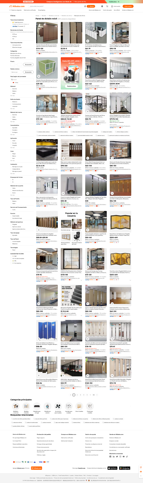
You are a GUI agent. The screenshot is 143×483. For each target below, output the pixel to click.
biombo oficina (76, 422)
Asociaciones (112, 450)
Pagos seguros (41, 437)
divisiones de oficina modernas (92, 422)
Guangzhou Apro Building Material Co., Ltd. (96, 122)
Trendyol (89, 475)
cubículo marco (101, 135)
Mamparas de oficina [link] (79, 15)
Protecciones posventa (43, 447)
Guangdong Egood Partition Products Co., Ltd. (120, 126)
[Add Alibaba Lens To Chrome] (36, 468)
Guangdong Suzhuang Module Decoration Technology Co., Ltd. (96, 87)
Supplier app (81, 468)
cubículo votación (47, 422)
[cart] (107, 6)
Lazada (71, 475)
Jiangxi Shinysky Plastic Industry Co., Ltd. (46, 169)
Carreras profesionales (18, 447)
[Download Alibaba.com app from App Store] (112, 468)
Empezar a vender (114, 441)
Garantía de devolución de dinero (45, 441)
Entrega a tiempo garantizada (44, 444)
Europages (95, 475)
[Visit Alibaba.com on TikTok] (127, 457)
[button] (85, 6)
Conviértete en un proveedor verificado (119, 447)
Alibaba (37, 15)
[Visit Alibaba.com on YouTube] (124, 457)
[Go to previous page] (70, 394)
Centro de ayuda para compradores (94, 437)
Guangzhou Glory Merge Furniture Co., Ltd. (120, 87)
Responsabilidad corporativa (20, 444)
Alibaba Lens (20, 468)
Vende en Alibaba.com (115, 437)
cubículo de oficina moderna (61, 131)
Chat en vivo (88, 441)
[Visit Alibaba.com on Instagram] (120, 457)
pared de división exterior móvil (85, 135)
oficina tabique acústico (122, 131)
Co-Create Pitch (17, 441)
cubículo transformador (32, 422)
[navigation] (22, 205)
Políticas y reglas (41, 455)
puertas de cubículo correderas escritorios (119, 135)
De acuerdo (28, 64)
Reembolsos (88, 447)
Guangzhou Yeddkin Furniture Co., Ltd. (46, 386)
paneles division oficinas (18, 426)
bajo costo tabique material (62, 422)
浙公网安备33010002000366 (98, 480)
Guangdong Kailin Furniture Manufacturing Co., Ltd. (47, 87)
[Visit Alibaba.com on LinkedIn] (114, 457)
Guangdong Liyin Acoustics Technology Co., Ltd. (96, 204)
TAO (84, 475)
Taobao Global (78, 475)
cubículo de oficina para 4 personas (60, 418)
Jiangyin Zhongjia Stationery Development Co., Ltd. (47, 350)
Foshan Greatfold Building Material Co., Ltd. (71, 125)
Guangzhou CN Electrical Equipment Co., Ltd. (120, 169)
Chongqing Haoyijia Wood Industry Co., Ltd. (71, 169)
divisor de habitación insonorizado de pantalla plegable (85, 131)
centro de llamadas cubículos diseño (46, 135)
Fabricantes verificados (67, 437)
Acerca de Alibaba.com (19, 434)
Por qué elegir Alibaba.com (19, 437)
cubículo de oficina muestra (66, 135)
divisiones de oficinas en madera (111, 422)
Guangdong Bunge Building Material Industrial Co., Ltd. (71, 205)
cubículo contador (119, 418)
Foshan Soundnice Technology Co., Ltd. (71, 52)
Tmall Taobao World (63, 475)
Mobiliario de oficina (67, 15)
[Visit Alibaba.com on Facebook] (110, 457)
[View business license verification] (86, 480)
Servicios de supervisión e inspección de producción (46, 451)
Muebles (44, 15)
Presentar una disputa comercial (93, 444)
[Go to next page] (96, 394)
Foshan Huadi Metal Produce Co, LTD (94, 278)
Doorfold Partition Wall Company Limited (95, 386)
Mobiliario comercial (54, 15)
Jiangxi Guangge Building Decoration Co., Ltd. (47, 52)
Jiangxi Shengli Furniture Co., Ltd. (93, 52)
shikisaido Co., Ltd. (114, 241)
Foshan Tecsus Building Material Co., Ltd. (46, 122)
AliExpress (48, 475)
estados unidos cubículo (44, 131)
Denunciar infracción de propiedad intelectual (94, 451)
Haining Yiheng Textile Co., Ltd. (68, 314)
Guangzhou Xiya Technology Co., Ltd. (70, 278)
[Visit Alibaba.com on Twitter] (117, 457)
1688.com (54, 475)
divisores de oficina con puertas (80, 418)
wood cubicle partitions (34, 426)
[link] (141, 467)
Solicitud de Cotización (67, 441)
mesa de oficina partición (41, 418)
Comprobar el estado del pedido (117, 444)
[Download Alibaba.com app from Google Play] (124, 468)
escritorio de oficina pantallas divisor (21, 418)
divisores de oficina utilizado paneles (101, 418)
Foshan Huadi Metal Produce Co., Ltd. (119, 52)
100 (94, 394)
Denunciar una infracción (91, 455)
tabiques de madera (107, 131)
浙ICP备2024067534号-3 (113, 480)
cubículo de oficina (17, 422)
